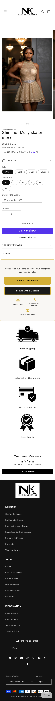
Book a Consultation (27, 280)
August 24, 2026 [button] (14, 200)
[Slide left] (22, 124)
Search (8, 567)
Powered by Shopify (36, 696)
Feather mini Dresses (14, 520)
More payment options (27, 237)
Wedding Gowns (12, 550)
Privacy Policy (11, 613)
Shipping (5, 147)
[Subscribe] (42, 648)
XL (40, 182)
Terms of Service (12, 625)
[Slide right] (33, 124)
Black (43, 172)
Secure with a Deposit (27, 290)
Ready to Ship (11, 578)
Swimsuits (9, 544)
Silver (31, 172)
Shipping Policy (12, 631)
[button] (5, 12)
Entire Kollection (12, 590)
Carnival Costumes (13, 514)
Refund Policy (11, 619)
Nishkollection (23, 696)
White (8, 172)
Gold (19, 172)
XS (6, 182)
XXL (7, 188)
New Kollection (12, 584)
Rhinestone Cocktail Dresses (18, 532)
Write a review (27, 471)
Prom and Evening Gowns (16, 526)
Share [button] (7, 253)
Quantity (5, 208)
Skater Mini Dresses (14, 538)
